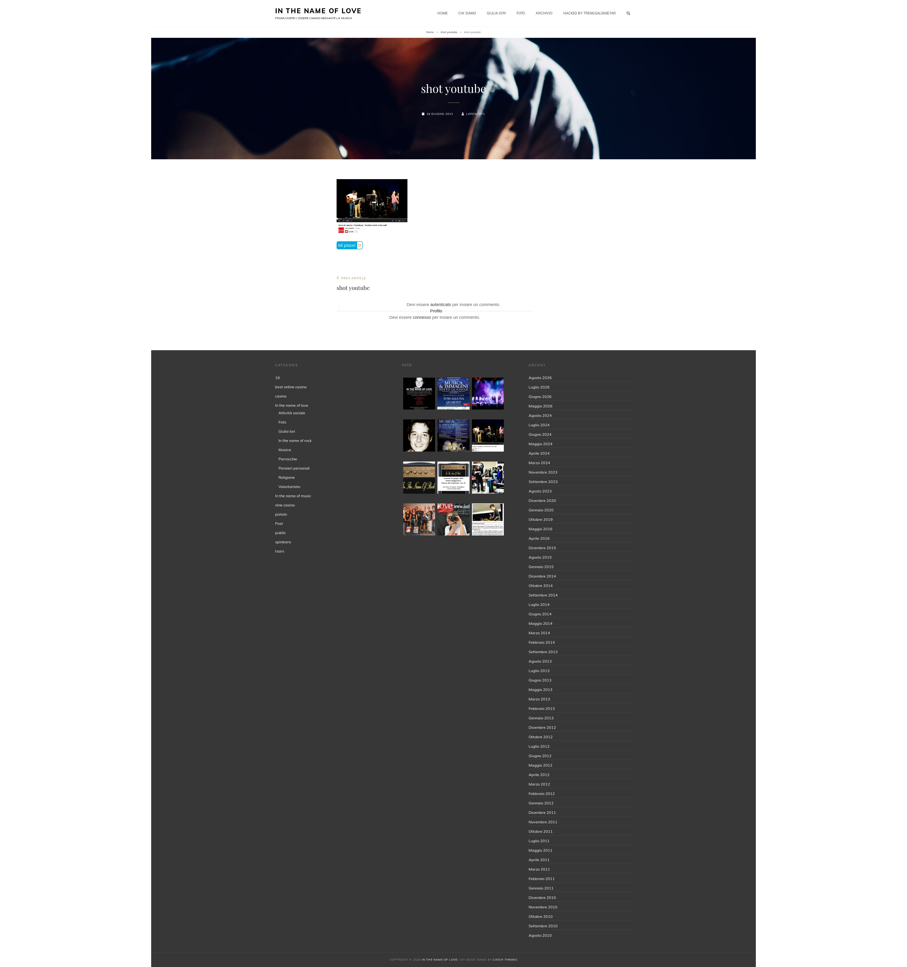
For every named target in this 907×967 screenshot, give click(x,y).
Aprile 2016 (539, 538)
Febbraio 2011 (542, 878)
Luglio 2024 (539, 425)
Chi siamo (467, 13)
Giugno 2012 (540, 755)
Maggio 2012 (540, 765)
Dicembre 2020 (542, 500)
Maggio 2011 (540, 850)
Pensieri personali (294, 468)
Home (442, 13)
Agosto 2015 (540, 557)
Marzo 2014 (539, 632)
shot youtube (449, 32)
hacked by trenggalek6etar (589, 13)
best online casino (291, 386)
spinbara (283, 542)
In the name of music (293, 495)
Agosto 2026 (540, 377)
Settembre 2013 (543, 651)
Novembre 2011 (543, 822)
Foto (521, 13)
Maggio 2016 (540, 529)
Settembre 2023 (543, 481)
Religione (286, 477)
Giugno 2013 (540, 680)
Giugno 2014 (540, 614)
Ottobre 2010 (541, 916)
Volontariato (289, 486)
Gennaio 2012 (541, 803)
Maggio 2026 (540, 406)
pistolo (281, 514)
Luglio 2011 (539, 840)
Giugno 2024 (540, 434)
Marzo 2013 (539, 699)
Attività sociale (291, 412)
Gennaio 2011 (541, 888)
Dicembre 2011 (542, 812)
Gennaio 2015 (541, 566)
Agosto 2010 (540, 935)
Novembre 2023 (543, 472)
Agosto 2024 (540, 415)
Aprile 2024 (539, 453)
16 (277, 377)
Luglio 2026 (539, 387)
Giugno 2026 (540, 396)
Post (279, 523)
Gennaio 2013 (541, 718)
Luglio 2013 (539, 670)
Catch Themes (505, 959)
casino (281, 396)
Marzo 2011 (539, 869)
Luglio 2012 (539, 746)
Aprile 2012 (539, 774)
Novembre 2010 (543, 907)
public (280, 532)
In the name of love (291, 405)
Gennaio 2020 (541, 510)
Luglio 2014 (539, 604)
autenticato (440, 304)
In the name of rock (295, 440)
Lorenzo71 (475, 114)
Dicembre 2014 (542, 576)
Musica (284, 449)
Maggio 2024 (540, 443)
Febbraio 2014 (542, 642)
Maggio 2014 (540, 623)
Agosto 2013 (540, 661)
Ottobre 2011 (541, 831)
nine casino (285, 505)
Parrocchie (287, 459)
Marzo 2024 (539, 462)
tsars (279, 551)
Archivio (544, 13)
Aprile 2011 (539, 859)
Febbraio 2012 (542, 793)
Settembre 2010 (543, 926)
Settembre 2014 (543, 595)
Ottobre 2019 (541, 519)
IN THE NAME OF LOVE (318, 11)
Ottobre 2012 (541, 736)
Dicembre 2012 (542, 727)
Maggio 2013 (540, 689)
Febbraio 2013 (542, 708)
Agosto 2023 (540, 491)
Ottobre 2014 (541, 585)
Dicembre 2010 (542, 897)
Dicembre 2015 (542, 547)
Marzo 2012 (539, 784)
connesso (422, 317)
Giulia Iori (496, 13)
